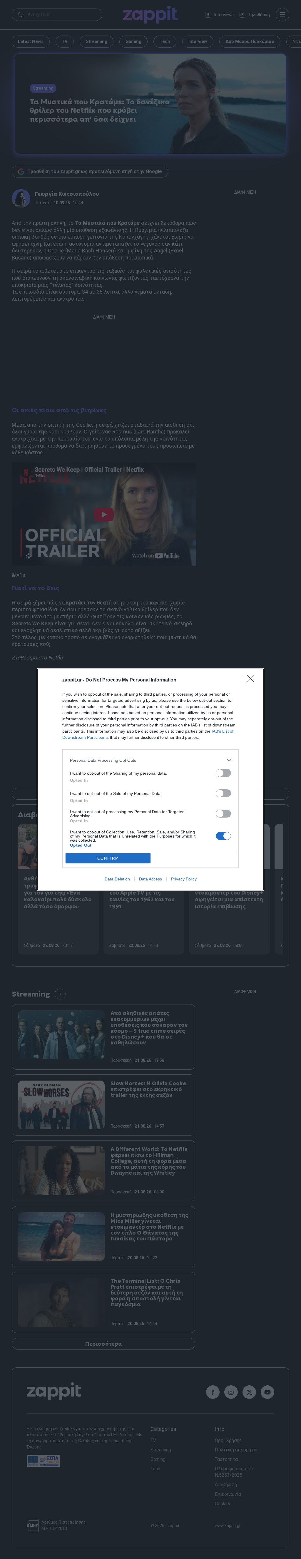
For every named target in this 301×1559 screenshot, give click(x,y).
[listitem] (150, 760)
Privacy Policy (184, 879)
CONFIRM (108, 858)
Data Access (150, 879)
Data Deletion (117, 879)
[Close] (252, 680)
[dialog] (150, 779)
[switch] (223, 773)
